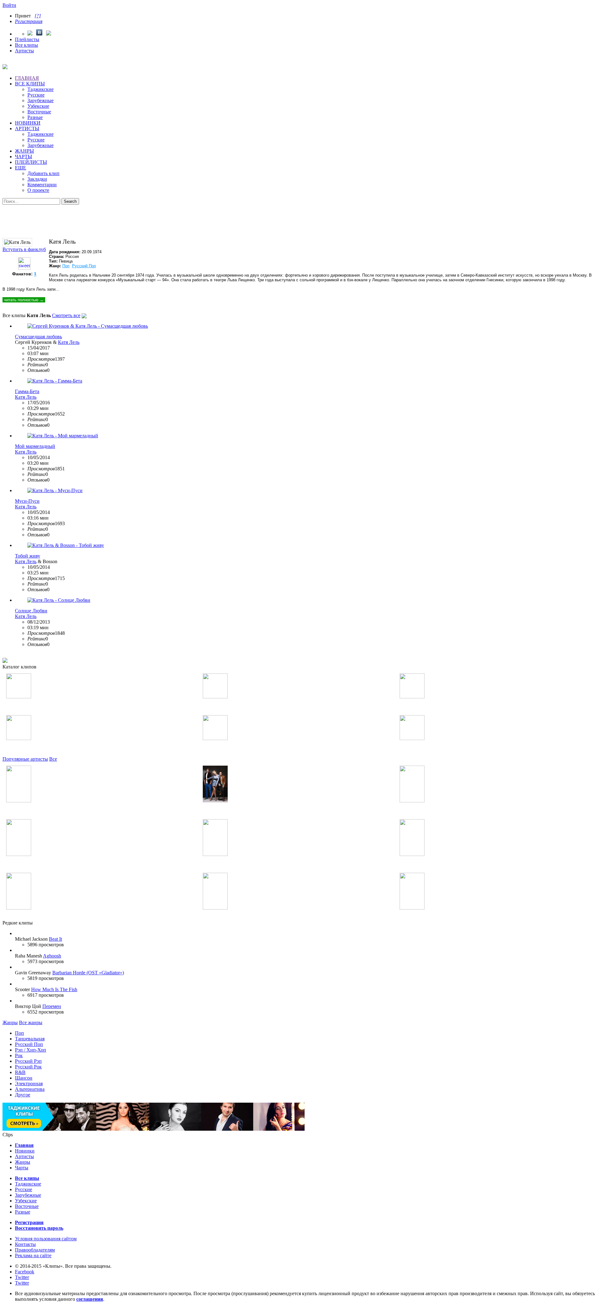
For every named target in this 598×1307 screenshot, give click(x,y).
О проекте (38, 190)
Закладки (37, 179)
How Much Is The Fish (54, 989)
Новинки (25, 1150)
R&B (20, 1072)
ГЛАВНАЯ (27, 78)
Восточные (39, 111)
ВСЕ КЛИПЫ (30, 83)
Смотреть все (66, 315)
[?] (38, 15)
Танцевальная (30, 1038)
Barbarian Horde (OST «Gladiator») (88, 972)
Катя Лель (68, 342)
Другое (22, 1094)
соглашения (89, 1299)
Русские (36, 94)
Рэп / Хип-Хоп (30, 1050)
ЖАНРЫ (24, 151)
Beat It (55, 939)
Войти (9, 5)
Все (53, 759)
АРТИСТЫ (27, 128)
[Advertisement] (299, 219)
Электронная (29, 1083)
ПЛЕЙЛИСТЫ (31, 162)
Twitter (22, 1277)
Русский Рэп (28, 1061)
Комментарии (42, 184)
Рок (19, 1055)
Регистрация (28, 21)
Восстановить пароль (39, 1228)
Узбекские (38, 106)
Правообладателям (35, 1249)
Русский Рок (28, 1066)
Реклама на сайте (33, 1255)
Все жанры (30, 1022)
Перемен (51, 1006)
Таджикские (40, 89)
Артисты (24, 50)
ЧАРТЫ (23, 156)
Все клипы (26, 45)
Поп (65, 266)
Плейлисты (27, 39)
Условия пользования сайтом (46, 1238)
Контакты (25, 1244)
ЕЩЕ (20, 167)
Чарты (21, 1167)
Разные (35, 117)
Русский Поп (84, 266)
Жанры (10, 1022)
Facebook (24, 1271)
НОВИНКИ (27, 123)
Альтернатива (30, 1089)
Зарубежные (40, 100)
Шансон (23, 1078)
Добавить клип (43, 173)
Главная (24, 1145)
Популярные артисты (25, 759)
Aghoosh (52, 955)
